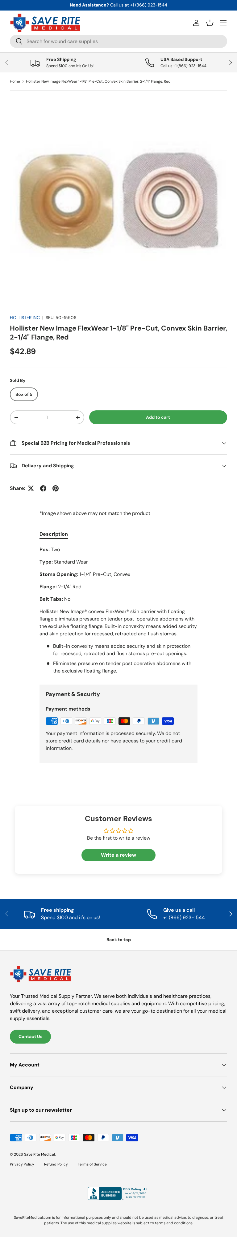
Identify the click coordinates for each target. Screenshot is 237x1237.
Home (15, 81)
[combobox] (118, 41)
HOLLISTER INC (25, 317)
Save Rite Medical (39, 1154)
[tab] (54, 534)
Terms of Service (92, 1164)
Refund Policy (56, 1164)
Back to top (118, 939)
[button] (210, 23)
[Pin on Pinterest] (55, 488)
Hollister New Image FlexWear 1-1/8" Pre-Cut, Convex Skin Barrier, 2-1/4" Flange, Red (98, 81)
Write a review (118, 855)
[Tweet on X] (31, 488)
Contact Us (30, 1036)
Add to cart (158, 417)
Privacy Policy (22, 1164)
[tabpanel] (119, 610)
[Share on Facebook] (43, 488)
